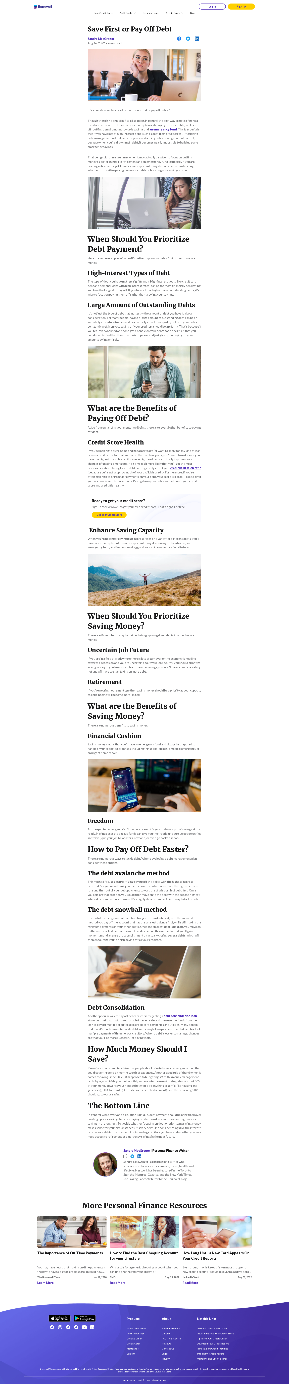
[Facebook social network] (52, 1327)
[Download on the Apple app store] (59, 1317)
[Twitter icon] (76, 1327)
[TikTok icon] (68, 1327)
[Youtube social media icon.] (84, 1327)
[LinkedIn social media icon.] (92, 1327)
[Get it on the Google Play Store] (84, 1317)
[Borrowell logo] (43, 7)
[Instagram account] (60, 1327)
